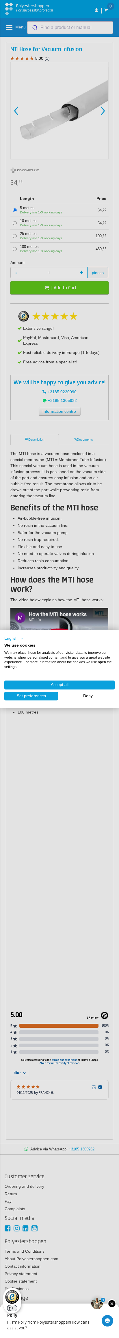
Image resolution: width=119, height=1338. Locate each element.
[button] (14, 638)
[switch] (12, 1308)
